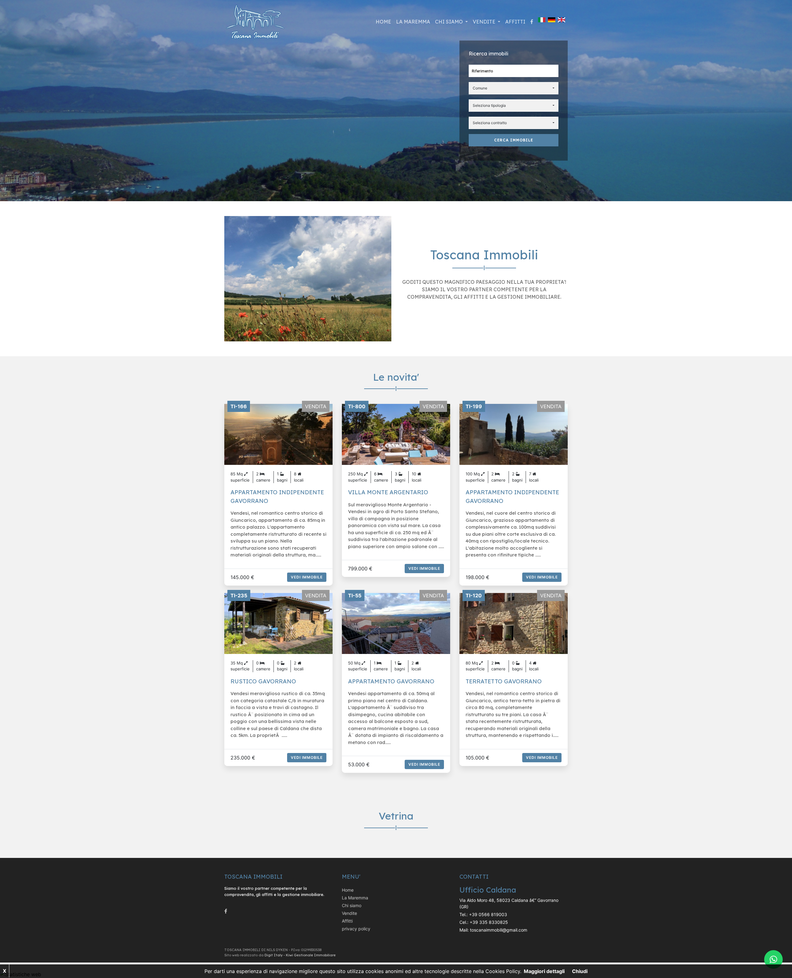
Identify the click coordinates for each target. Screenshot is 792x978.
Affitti (515, 22)
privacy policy (356, 928)
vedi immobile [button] (307, 577)
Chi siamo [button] (449, 22)
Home (383, 22)
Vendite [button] (485, 22)
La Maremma (413, 22)
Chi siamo (351, 905)
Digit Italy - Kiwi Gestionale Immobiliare (300, 955)
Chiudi (580, 971)
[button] (513, 88)
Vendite (349, 913)
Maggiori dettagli (544, 971)
